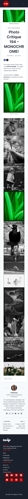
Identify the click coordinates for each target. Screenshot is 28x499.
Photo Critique (8, 378)
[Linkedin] (16, 475)
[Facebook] (5, 60)
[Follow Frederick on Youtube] (15, 413)
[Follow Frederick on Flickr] (18, 413)
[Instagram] (12, 480)
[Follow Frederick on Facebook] (6, 413)
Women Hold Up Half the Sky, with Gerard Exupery (8, 426)
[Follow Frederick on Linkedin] (21, 413)
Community (6, 455)
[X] (7, 60)
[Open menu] (23, 4)
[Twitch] (7, 480)
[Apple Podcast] (7, 475)
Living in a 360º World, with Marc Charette (20, 425)
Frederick (11, 55)
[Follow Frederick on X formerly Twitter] (9, 413)
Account (5, 470)
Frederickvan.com (8, 460)
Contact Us (6, 467)
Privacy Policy (7, 472)
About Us (5, 465)
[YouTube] (12, 475)
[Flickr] (21, 475)
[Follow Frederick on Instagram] (12, 413)
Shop (4, 453)
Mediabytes (6, 457)
